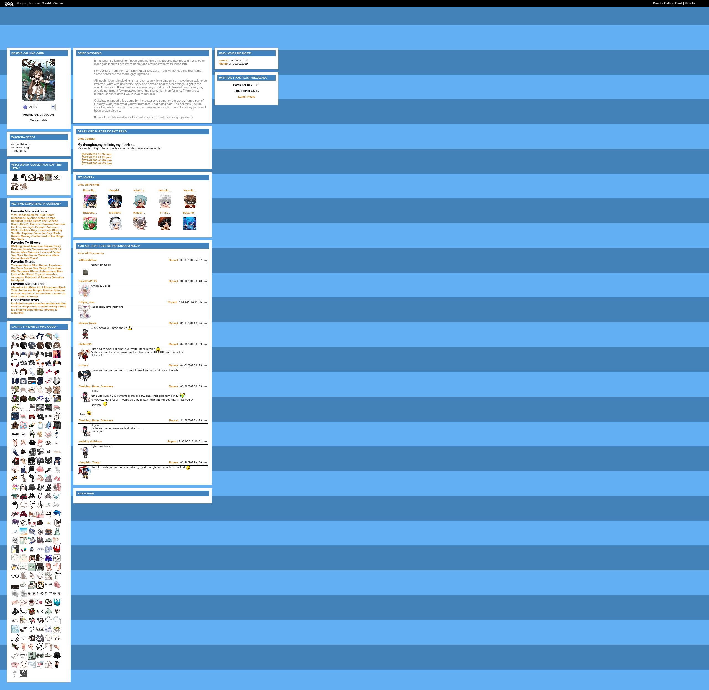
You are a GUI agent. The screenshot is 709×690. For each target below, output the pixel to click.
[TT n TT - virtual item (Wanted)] (48, 641)
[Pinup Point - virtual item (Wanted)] (57, 570)
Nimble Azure (88, 323)
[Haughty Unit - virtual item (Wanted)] (57, 384)
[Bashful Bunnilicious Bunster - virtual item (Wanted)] (57, 534)
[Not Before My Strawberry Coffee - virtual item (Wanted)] (15, 667)
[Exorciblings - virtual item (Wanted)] (23, 508)
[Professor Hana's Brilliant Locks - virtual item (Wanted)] (57, 587)
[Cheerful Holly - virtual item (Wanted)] (40, 375)
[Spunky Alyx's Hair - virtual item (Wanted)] (57, 517)
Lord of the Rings (52, 236)
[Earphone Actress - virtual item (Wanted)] (15, 366)
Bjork (62, 287)
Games (58, 3)
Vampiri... (115, 190)
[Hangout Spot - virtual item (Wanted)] (32, 454)
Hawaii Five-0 (29, 258)
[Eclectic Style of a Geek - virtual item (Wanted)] (23, 472)
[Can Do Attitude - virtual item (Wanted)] (57, 641)
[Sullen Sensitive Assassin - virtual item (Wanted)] (15, 508)
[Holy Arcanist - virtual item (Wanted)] (15, 472)
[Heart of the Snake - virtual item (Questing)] (32, 437)
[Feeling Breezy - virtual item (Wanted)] (48, 614)
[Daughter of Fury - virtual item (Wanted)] (23, 481)
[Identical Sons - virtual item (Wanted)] (23, 517)
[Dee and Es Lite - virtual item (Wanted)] (23, 419)
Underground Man (51, 271)
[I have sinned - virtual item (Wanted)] (40, 632)
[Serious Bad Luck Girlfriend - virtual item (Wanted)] (57, 508)
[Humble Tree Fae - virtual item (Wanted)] (48, 561)
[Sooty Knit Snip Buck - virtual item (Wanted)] (23, 641)
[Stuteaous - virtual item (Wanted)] (23, 543)
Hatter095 (85, 344)
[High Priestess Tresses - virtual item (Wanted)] (23, 579)
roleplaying (29, 306)
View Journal (86, 138)
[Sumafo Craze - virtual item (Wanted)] (15, 357)
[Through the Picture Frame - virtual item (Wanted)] (57, 401)
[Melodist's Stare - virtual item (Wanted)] (32, 596)
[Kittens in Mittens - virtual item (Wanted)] (15, 517)
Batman (46, 277)
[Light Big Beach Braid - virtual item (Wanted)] (15, 676)
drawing (40, 303)
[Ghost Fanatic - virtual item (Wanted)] (48, 357)
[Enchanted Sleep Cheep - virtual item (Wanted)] (48, 667)
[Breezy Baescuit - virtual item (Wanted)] (32, 658)
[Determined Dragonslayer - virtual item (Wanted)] (48, 392)
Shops (21, 3)
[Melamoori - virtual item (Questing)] (32, 614)
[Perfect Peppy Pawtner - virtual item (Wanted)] (48, 534)
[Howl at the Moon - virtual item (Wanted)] (32, 508)
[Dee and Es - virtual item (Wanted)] (57, 410)
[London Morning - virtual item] (32, 180)
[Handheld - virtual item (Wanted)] (15, 552)
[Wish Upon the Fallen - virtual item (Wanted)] (57, 499)
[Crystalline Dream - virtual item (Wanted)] (48, 649)
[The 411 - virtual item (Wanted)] (40, 419)
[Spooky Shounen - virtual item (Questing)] (40, 454)
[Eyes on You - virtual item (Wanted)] (57, 525)
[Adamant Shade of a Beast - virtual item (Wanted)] (48, 401)
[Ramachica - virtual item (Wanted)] (32, 392)
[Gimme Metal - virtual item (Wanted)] (48, 384)
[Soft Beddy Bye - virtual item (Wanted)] (57, 623)
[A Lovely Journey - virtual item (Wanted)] (57, 419)
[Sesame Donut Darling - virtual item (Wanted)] (15, 437)
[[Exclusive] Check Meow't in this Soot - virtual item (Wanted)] (40, 641)
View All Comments (91, 253)
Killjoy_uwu (86, 302)
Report (173, 259)
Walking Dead (20, 246)
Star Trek (17, 255)
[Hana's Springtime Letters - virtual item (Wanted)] (23, 623)
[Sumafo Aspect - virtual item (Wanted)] (57, 366)
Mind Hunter (40, 265)
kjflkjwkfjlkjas (88, 259)
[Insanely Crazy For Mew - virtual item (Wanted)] (48, 525)
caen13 (224, 60)
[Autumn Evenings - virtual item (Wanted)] (32, 348)
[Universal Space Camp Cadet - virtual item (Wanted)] (23, 428)
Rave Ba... (90, 190)
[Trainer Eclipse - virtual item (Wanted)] (48, 543)
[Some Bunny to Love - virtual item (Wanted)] (57, 348)
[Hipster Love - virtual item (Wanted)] (48, 339)
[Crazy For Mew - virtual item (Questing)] (23, 437)
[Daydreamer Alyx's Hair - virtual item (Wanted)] (15, 525)
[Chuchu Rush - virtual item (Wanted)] (40, 499)
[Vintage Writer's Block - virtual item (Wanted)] (40, 534)
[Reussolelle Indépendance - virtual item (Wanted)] (40, 623)
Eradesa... (90, 212)
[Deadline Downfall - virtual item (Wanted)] (23, 490)
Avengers (17, 277)
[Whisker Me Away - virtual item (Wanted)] (57, 614)
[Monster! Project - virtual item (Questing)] (23, 552)
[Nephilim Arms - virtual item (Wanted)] (40, 481)
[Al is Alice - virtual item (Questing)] (57, 561)
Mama (35, 214)
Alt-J (40, 287)
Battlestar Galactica (37, 255)
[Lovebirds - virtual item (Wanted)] (57, 632)
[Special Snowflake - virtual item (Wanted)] (32, 375)
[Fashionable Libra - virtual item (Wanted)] (15, 579)
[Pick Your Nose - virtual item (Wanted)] (23, 410)
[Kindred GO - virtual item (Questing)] (57, 552)
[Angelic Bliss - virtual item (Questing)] (15, 658)
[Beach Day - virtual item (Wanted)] (23, 534)
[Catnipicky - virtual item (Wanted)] (32, 587)
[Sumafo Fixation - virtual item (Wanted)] (23, 357)
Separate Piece (27, 271)
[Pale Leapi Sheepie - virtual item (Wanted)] (23, 392)
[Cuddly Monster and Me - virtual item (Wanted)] (57, 392)
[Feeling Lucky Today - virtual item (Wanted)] (15, 614)
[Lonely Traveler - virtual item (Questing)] (32, 517)
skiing (62, 306)
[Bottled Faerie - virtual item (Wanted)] (40, 428)
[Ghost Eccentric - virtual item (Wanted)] (15, 384)
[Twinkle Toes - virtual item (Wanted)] (48, 570)
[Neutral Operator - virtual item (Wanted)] (40, 384)
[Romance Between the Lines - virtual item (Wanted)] (32, 561)
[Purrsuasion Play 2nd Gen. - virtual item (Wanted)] (40, 508)
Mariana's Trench (33, 293)
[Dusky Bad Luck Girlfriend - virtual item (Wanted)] (40, 605)
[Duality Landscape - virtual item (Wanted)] (57, 357)
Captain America (46, 274)
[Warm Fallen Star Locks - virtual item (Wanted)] (40, 446)
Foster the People (30, 290)
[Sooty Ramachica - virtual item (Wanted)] (32, 641)
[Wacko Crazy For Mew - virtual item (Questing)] (57, 446)
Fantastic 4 (32, 277)
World (46, 3)
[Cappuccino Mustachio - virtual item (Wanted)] (23, 463)
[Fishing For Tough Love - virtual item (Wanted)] (32, 552)
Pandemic (55, 265)
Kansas (48, 290)
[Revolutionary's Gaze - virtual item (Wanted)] (57, 596)
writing (50, 303)
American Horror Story (45, 246)
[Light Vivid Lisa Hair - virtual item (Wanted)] (57, 472)
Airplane (27, 233)
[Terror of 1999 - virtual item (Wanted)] (48, 463)
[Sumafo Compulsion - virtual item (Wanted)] (32, 357)
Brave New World (35, 268)
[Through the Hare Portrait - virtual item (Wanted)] (15, 392)
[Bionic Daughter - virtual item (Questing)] (40, 517)
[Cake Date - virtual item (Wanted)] (32, 579)
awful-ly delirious (90, 441)
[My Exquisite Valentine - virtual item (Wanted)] (23, 499)
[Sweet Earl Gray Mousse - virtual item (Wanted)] (32, 410)
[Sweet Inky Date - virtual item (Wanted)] (32, 446)
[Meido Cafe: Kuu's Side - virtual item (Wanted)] (48, 454)
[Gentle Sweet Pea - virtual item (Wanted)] (48, 579)
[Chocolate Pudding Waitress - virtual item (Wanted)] (40, 490)
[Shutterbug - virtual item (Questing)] (48, 446)
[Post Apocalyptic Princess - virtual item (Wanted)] (15, 481)
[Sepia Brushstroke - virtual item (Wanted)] (48, 375)
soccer (29, 303)
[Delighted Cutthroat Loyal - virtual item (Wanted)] (32, 481)
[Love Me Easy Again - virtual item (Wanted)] (15, 587)
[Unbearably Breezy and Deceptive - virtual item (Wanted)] (40, 570)
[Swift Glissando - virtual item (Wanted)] (40, 401)
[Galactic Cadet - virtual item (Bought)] (40, 339)
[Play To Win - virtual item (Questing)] (40, 614)
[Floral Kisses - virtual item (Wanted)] (57, 543)
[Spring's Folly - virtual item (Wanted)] (48, 437)
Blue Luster (53, 293)
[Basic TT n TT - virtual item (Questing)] (23, 658)
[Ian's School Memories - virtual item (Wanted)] (40, 463)
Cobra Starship (28, 296)
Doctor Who (19, 252)
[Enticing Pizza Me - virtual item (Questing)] (15, 570)
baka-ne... (189, 212)
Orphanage (18, 217)
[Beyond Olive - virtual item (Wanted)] (23, 401)
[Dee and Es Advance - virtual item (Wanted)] (32, 419)
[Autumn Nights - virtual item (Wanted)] (23, 348)
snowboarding (47, 306)
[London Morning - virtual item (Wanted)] (48, 605)
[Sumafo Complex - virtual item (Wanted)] (15, 348)
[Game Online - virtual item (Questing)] (40, 410)
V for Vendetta (20, 214)
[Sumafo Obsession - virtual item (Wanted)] (40, 357)
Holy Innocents (41, 230)
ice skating (18, 309)
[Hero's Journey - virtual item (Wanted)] (48, 517)
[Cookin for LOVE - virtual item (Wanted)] (15, 463)
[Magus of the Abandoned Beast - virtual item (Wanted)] (57, 658)
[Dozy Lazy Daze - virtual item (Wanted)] (48, 508)
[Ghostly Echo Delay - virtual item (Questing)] (48, 632)
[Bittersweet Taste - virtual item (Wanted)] (32, 605)
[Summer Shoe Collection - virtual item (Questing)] (57, 481)
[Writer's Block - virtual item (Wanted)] (23, 525)
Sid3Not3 (115, 212)
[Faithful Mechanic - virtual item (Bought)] (23, 339)
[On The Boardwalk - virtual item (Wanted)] (15, 534)
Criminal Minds (21, 249)
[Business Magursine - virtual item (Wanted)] (15, 543)
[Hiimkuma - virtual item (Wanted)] (32, 570)
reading (61, 303)
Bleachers (51, 287)
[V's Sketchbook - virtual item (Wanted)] (32, 366)
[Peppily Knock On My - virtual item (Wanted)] (32, 667)
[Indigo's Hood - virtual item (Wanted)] (57, 463)
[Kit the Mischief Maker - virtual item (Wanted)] (23, 384)
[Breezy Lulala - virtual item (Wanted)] (48, 658)
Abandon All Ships (23, 287)
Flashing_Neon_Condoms (96, 386)
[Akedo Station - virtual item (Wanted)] (23, 614)
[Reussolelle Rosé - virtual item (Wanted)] (32, 623)
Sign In (690, 3)
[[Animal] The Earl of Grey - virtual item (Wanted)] (32, 543)
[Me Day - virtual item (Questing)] (15, 490)
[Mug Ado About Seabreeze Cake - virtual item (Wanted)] (23, 570)
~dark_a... (140, 190)
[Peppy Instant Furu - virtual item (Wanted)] (40, 667)
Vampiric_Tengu (89, 462)
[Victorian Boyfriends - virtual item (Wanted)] (23, 375)
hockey (16, 306)
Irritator (84, 365)
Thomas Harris (21, 265)
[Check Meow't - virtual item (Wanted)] (23, 605)
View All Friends (89, 184)
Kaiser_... (140, 212)
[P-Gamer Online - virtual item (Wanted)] (15, 419)
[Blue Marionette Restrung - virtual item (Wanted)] (40, 552)
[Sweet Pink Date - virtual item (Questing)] (40, 472)
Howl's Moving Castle (25, 236)
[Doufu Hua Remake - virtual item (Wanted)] (23, 667)
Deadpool (17, 280)
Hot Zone (17, 268)
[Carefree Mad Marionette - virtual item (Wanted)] (32, 428)
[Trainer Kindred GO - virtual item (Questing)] (57, 605)
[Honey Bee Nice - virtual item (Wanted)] (40, 587)
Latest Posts (246, 96)
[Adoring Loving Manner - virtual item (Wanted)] (32, 525)
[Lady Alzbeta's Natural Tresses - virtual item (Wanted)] (23, 596)
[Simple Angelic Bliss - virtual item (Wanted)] (23, 632)
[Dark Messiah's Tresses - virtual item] (15, 180)
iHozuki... (165, 190)
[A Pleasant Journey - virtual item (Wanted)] (15, 410)
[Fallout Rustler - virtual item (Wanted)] (32, 401)
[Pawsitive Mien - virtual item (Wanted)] (32, 339)
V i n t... (165, 212)
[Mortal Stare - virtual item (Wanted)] (48, 596)
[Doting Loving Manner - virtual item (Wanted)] (40, 366)
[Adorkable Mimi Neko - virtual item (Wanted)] (48, 428)
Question (58, 277)
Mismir (223, 63)
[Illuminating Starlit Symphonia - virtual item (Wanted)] (48, 499)
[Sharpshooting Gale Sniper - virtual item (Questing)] (32, 384)
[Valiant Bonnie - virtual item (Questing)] (48, 472)
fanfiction (17, 303)
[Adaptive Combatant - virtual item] (40, 180)
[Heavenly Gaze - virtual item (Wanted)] (40, 596)
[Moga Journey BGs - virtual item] (48, 180)
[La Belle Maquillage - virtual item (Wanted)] (48, 587)
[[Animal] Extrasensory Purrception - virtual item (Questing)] (48, 481)
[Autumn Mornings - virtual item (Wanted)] (40, 348)
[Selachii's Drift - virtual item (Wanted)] (40, 437)
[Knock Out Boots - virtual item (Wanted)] (57, 667)
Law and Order (50, 252)
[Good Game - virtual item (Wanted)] (23, 676)
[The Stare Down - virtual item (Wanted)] (48, 419)
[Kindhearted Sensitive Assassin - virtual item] (23, 180)
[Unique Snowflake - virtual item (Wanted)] (15, 454)
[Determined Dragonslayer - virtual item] (23, 189)
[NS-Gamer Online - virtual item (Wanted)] (57, 428)
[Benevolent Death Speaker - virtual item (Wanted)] (23, 454)
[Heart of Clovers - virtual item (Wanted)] (15, 499)
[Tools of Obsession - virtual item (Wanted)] (57, 649)
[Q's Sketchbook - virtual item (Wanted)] (23, 366)
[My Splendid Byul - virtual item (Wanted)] (48, 552)
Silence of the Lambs (41, 217)
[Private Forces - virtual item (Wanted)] (40, 649)
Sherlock (33, 252)
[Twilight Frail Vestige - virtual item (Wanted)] (57, 437)
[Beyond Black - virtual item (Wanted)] (32, 490)
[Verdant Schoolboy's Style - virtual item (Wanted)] (15, 401)
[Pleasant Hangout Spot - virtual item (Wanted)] (57, 490)
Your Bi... (190, 190)
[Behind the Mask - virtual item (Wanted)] (15, 339)
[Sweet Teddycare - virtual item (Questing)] (32, 632)
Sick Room (47, 214)
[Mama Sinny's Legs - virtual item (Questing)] (23, 649)
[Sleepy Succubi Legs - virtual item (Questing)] (32, 649)
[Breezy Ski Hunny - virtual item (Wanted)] (40, 658)
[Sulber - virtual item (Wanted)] (23, 587)
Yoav (14, 290)
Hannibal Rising (21, 220)
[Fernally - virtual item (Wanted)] (15, 649)
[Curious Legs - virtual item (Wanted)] (15, 446)
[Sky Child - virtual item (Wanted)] (15, 632)
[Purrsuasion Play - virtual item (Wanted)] (15, 375)
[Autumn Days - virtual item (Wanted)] (48, 348)
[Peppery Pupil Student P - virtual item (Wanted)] (57, 375)
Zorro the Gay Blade (47, 233)
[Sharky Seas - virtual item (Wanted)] (32, 534)
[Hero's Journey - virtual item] (57, 180)
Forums (34, 3)
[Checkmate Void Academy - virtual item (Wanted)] (32, 463)
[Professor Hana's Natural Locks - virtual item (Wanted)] (15, 596)
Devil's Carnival (31, 223)
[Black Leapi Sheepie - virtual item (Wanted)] (32, 472)
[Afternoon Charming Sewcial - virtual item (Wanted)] (40, 543)
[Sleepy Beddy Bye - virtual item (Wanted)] (23, 561)
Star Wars (17, 239)
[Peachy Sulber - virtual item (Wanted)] (15, 605)
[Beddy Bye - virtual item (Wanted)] (15, 561)
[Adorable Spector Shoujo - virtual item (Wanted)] (57, 454)
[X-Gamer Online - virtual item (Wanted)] (48, 410)
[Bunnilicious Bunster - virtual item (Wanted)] (48, 490)
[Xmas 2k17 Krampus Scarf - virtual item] (15, 189)
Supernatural (41, 249)
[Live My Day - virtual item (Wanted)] (57, 579)
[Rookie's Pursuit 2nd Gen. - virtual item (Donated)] (48, 366)
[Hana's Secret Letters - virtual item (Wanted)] (40, 561)
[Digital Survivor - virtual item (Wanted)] (57, 339)
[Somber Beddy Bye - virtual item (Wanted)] (48, 623)
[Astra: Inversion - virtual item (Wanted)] (15, 428)
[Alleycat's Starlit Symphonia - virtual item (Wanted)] (32, 499)
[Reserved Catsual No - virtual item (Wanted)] (40, 525)
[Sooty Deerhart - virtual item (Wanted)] (15, 641)
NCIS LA (55, 249)
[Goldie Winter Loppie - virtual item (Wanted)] (40, 392)
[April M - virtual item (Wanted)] (40, 579)
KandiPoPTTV (88, 281)
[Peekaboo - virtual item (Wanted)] (15, 623)
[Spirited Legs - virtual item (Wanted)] (23, 446)
